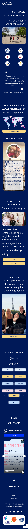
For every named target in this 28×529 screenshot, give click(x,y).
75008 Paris (14, 495)
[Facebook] (17, 511)
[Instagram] (10, 511)
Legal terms (11, 506)
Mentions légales (18, 506)
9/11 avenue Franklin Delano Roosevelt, (14, 494)
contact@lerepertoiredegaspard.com (14, 491)
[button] (4, 35)
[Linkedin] (14, 511)
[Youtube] (21, 511)
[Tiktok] (6, 511)
